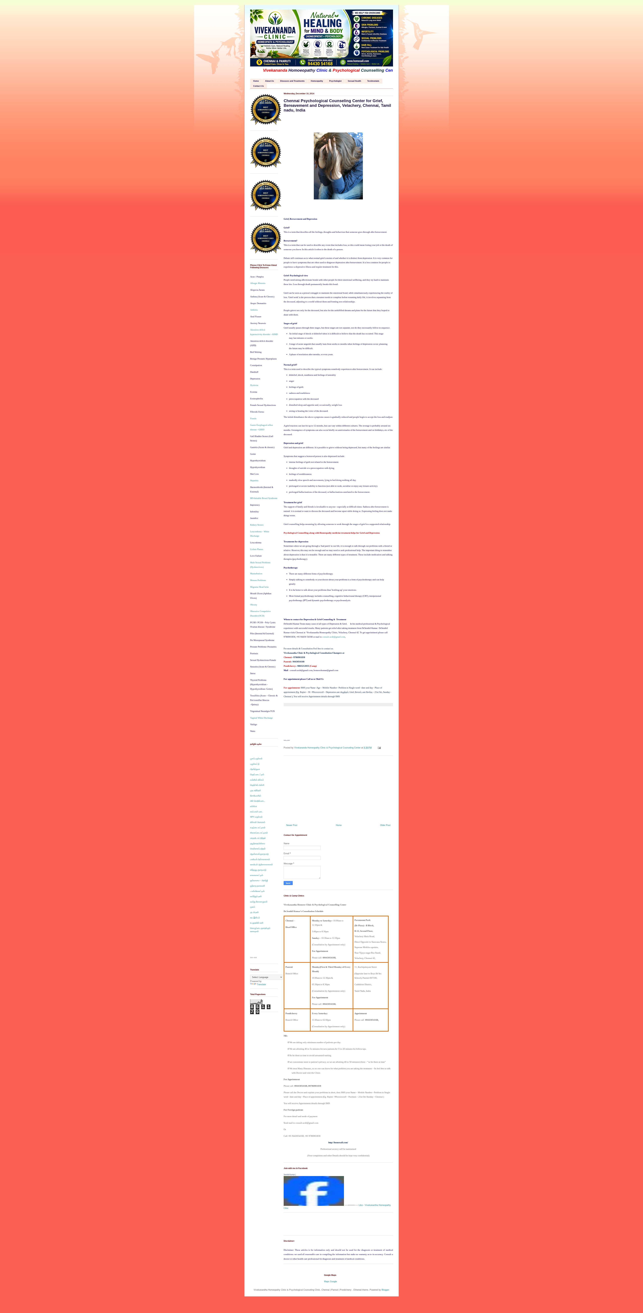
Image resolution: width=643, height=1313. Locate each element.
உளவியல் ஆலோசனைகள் (261, 864)
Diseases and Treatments (292, 81)
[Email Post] (379, 747)
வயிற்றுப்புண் (256, 896)
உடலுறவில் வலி (256, 923)
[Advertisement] (338, 788)
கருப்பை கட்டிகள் (257, 827)
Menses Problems (258, 580)
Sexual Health (354, 81)
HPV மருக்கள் (256, 817)
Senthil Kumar (289, 1175)
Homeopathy (317, 81)
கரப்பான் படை (256, 811)
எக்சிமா (253, 806)
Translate (261, 984)
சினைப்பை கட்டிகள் (259, 832)
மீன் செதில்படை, (257, 801)
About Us (269, 81)
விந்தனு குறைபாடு (258, 870)
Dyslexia (254, 385)
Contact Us (258, 86)
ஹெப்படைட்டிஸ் (257, 774)
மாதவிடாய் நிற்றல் (258, 838)
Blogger (385, 1290)
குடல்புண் (254, 912)
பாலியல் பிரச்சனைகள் (260, 859)
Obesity (253, 604)
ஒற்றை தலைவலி (257, 886)
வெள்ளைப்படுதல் (258, 848)
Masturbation (256, 573)
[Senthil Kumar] (314, 1205)
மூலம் (252, 907)
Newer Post (291, 825)
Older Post (385, 825)
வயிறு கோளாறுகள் (258, 901)
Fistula (253, 418)
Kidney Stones (256, 525)
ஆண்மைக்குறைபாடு (259, 854)
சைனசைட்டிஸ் (256, 875)
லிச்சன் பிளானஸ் (257, 822)
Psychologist (335, 81)
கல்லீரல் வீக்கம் (257, 780)
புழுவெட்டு (254, 764)
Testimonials (373, 81)
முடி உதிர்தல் (255, 790)
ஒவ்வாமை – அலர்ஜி (259, 880)
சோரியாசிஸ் (255, 795)
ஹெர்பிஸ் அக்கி (257, 785)
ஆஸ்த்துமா (255, 769)
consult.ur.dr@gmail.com (333, 637)
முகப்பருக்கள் (256, 758)
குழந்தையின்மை (257, 843)
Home (256, 81)
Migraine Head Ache (259, 587)
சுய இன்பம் (255, 917)
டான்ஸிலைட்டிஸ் (257, 891)
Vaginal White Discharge (261, 718)
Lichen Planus (256, 549)
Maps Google (330, 1281)
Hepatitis (254, 480)
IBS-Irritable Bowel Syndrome (263, 498)
